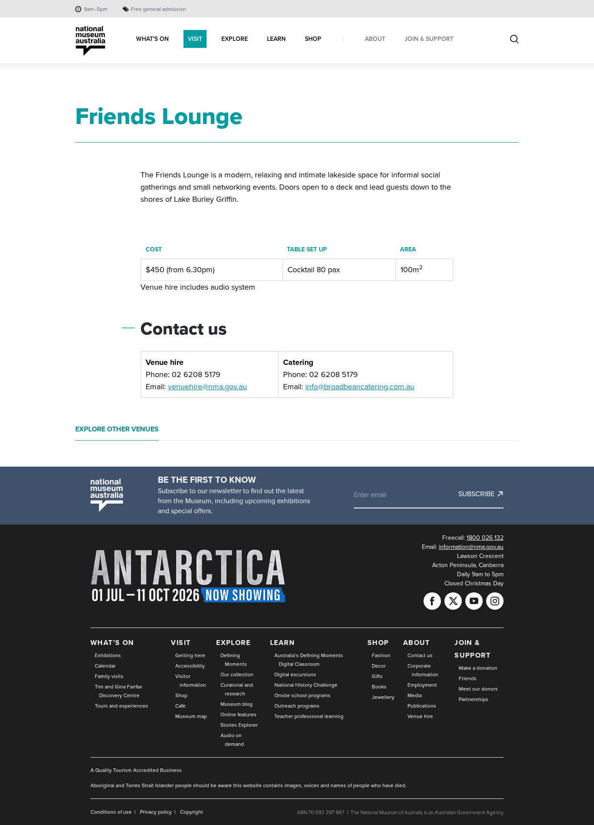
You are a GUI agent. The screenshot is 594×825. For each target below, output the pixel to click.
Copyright (191, 812)
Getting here (190, 655)
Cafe (180, 706)
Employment (422, 685)
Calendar (105, 666)
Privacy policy (156, 812)
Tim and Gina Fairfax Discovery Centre (118, 691)
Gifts (377, 676)
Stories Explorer (239, 725)
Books (379, 687)
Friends (468, 678)
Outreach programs (297, 706)
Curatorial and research (236, 689)
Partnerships (473, 699)
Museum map (191, 716)
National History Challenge (305, 685)
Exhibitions (108, 655)
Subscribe (476, 494)
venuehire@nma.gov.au (207, 386)
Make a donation (478, 668)
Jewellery (383, 697)
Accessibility (190, 666)
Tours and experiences (121, 706)
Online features (238, 714)
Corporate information (422, 670)
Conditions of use (111, 812)
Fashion (381, 655)
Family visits (109, 676)
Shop (181, 695)
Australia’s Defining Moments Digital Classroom (308, 659)
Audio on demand (232, 739)
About (416, 643)
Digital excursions (295, 674)
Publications (421, 706)
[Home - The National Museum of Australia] (90, 41)
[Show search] (514, 40)
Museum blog (236, 704)
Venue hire (420, 716)
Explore (233, 643)
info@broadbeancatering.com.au (359, 386)
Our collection (237, 674)
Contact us (420, 655)
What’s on (112, 643)
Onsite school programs (302, 695)
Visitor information (190, 680)
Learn (282, 643)
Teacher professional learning (309, 716)
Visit (180, 643)
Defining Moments (233, 659)
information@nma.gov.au (471, 546)
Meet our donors (478, 689)
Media (414, 695)
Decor (379, 666)
